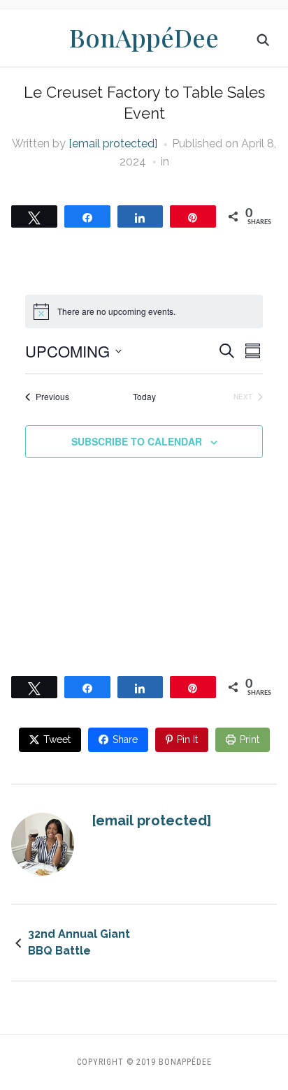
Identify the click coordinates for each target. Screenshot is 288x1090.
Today (144, 396)
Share (125, 739)
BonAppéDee (144, 37)
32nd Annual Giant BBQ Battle (79, 942)
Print (249, 739)
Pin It (187, 739)
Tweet (57, 739)
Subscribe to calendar (136, 441)
